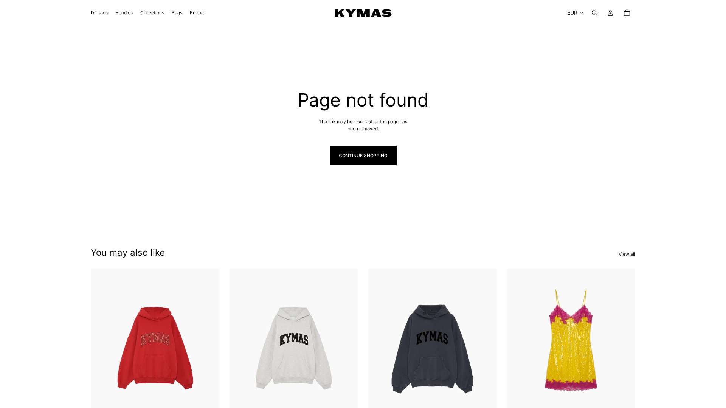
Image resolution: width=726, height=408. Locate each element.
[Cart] (627, 13)
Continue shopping (363, 155)
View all (627, 254)
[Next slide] (485, 349)
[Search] (594, 13)
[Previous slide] (379, 349)
